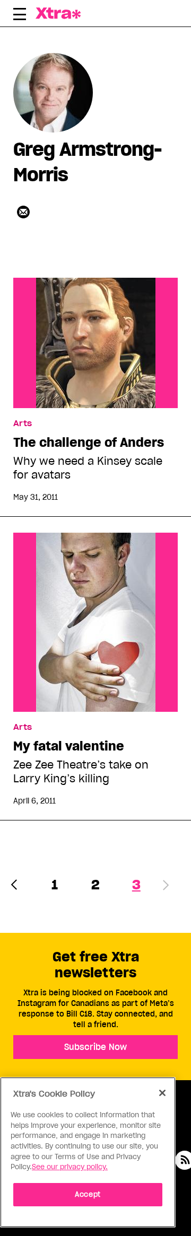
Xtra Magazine (59, 13)
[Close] (162, 1093)
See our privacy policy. (70, 1166)
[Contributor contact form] (23, 212)
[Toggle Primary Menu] (19, 16)
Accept (88, 1194)
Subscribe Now (95, 1046)
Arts (22, 423)
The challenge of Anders (88, 442)
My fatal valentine (68, 746)
